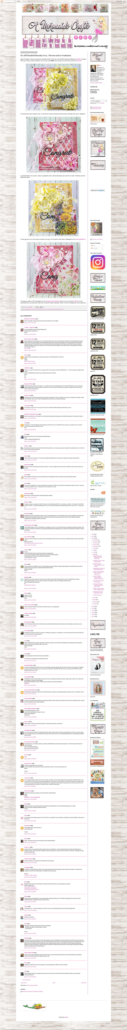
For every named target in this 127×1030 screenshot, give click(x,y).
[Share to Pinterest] (42, 307)
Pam (25, 434)
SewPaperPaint (28, 730)
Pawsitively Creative (29, 525)
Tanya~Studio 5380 (29, 952)
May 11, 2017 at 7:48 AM (30, 363)
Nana (25, 881)
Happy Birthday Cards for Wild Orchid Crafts (99, 569)
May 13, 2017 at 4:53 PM (30, 758)
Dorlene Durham (28, 858)
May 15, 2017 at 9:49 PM (30, 854)
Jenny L (26, 549)
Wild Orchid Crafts (56, 309)
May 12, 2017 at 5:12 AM (30, 685)
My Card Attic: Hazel (29, 339)
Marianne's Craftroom (29, 319)
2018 (93, 536)
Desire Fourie (27, 791)
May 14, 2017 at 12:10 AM (30, 773)
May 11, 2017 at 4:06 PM (30, 572)
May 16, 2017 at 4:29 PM (30, 901)
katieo (25, 456)
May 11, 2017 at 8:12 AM (30, 390)
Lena (25, 640)
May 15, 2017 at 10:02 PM (30, 862)
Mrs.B (25, 804)
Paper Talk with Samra (29, 361)
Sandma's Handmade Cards (31, 414)
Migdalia (26, 577)
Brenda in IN (27, 395)
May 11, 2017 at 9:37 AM (30, 441)
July (94, 550)
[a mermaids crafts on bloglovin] (97, 191)
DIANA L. (26, 446)
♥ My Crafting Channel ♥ (30, 886)
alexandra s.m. (28, 763)
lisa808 (26, 915)
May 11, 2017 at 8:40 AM (30, 409)
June (94, 552)
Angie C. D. (27, 847)
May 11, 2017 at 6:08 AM (30, 322)
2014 (93, 610)
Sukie (25, 815)
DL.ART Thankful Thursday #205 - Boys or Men (98, 565)
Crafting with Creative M (30, 585)
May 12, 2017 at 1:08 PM (30, 725)
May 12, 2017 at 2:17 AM (30, 660)
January (95, 603)
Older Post (83, 982)
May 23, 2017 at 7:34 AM (30, 966)
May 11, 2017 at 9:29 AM (30, 429)
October (95, 544)
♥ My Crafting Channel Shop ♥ (31, 889)
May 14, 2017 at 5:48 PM (30, 810)
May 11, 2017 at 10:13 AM (30, 460)
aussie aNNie (27, 676)
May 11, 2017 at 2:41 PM (30, 559)
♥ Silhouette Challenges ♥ (30, 888)
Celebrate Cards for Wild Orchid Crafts (98, 561)
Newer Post (23, 982)
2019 (93, 534)
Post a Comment (26, 979)
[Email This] (36, 307)
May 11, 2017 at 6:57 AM (30, 350)
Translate (102, 103)
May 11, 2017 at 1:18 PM (30, 520)
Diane (25, 962)
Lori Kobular (27, 405)
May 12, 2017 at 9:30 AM (30, 693)
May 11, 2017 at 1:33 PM (30, 532)
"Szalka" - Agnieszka (29, 327)
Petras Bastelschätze (29, 741)
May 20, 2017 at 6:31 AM (30, 948)
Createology (27, 630)
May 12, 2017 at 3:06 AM (30, 672)
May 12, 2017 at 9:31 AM (30, 704)
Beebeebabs (27, 464)
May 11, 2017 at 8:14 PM (30, 608)
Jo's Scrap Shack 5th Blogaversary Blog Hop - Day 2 (98, 585)
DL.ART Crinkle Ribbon (37, 309)
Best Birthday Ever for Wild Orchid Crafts (98, 592)
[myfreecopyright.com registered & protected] (97, 108)
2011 (93, 616)
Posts (93, 245)
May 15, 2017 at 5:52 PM (30, 842)
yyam (25, 653)
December (95, 540)
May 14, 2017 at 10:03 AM (30, 799)
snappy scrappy (28, 613)
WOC (62, 309)
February (95, 601)
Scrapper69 (27, 867)
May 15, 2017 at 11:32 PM (30, 877)
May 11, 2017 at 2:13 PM (30, 545)
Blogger (66, 1017)
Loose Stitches (28, 536)
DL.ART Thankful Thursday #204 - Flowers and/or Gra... (98, 577)
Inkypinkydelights (28, 665)
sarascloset (27, 778)
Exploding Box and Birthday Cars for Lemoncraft (97, 557)
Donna (26, 896)
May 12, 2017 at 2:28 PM (30, 737)
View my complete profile (96, 82)
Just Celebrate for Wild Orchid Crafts (98, 581)
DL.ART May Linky (97, 595)
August (95, 548)
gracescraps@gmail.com (30, 690)
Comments (95, 248)
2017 (93, 538)
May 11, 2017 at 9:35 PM (30, 617)
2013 (93, 612)
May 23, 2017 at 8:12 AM (30, 976)
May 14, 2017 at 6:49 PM (30, 821)
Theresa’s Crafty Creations (30, 875)
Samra (26, 355)
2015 (93, 608)
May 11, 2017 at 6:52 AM (30, 334)
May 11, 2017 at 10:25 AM (30, 478)
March (94, 599)
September (95, 546)
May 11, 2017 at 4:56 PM (30, 588)
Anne (25, 923)
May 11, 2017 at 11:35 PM (30, 626)
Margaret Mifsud (28, 384)
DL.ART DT (44, 309)
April (25, 422)
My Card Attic (27, 348)
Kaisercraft (50, 309)
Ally (25, 971)
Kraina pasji (27, 825)
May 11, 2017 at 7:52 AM (30, 379)
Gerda (25, 564)
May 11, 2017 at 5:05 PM (30, 600)
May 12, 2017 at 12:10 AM (30, 636)
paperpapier (27, 493)
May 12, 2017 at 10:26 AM (30, 717)
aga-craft (26, 721)
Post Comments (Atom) (32, 985)
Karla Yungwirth (28, 698)
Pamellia (26, 938)
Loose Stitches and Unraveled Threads (33, 543)
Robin (25, 474)
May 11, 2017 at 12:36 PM (30, 509)
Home (53, 982)
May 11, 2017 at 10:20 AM (30, 470)
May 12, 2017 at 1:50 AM (30, 649)
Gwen (25, 483)
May (94, 554)
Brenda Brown (27, 622)
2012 (93, 614)
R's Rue (26, 754)
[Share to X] (39, 307)
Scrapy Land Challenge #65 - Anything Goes (98, 589)
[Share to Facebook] (41, 307)
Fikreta (26, 593)
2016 (93, 606)
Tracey (26, 906)
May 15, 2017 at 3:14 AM (30, 834)
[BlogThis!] (37, 307)
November (95, 542)
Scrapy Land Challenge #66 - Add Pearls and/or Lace (98, 573)
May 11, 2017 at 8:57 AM (30, 418)
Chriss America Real (29, 604)
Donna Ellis (27, 513)
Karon (25, 838)
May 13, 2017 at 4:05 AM (30, 750)
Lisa (100, 65)
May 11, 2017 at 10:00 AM (30, 451)
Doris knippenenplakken (30, 708)
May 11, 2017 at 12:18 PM (30, 497)
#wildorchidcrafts (28, 309)
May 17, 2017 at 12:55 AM (30, 910)
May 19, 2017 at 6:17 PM (30, 933)
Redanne (26, 502)
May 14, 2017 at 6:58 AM (30, 786)
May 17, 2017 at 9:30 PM (30, 919)
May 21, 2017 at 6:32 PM (30, 958)
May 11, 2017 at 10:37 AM (30, 488)
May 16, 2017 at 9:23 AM (30, 891)
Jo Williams (27, 368)
